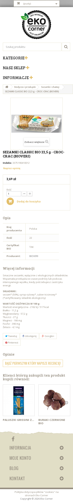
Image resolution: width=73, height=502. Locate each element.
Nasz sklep (14, 67)
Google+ (49, 336)
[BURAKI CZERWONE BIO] (54, 400)
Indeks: (7, 162)
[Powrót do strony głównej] (6, 87)
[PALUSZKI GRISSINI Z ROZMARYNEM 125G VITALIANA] (19, 400)
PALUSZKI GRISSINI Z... (18, 420)
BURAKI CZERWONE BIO (51, 421)
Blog (13, 468)
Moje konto (20, 457)
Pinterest (12, 342)
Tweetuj (12, 336)
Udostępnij (30, 336)
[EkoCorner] (36, 25)
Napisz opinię (11, 168)
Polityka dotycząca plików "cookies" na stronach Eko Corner (37, 493)
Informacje (16, 77)
